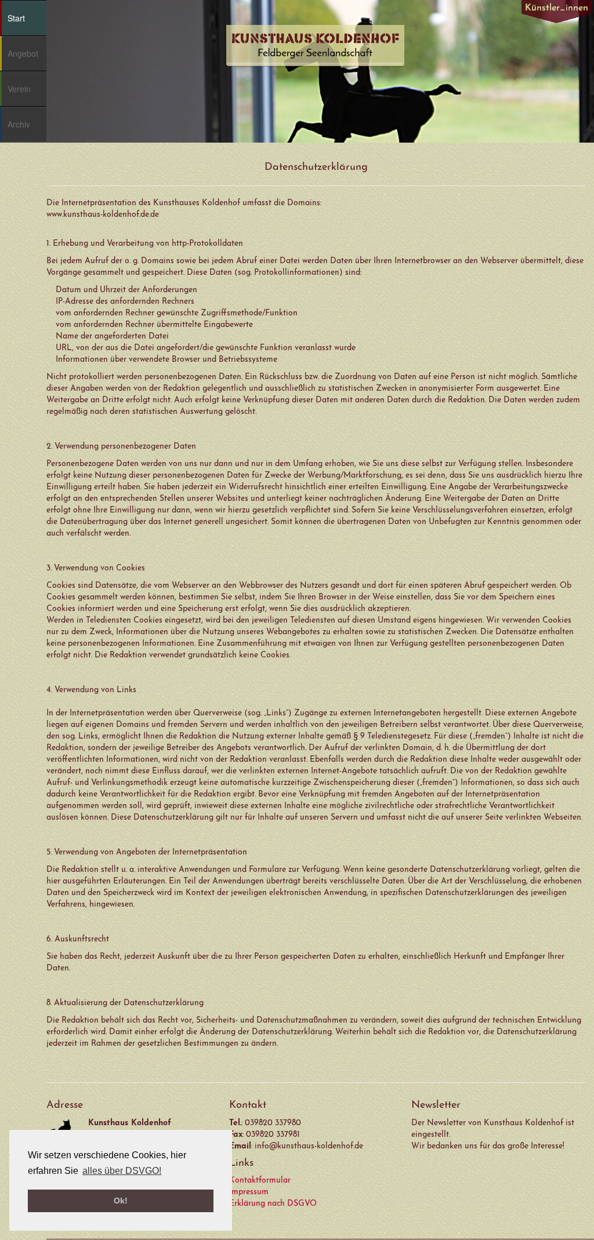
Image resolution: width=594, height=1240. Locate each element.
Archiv (19, 124)
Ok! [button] (121, 1200)
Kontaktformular (260, 1180)
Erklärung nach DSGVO (273, 1203)
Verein (19, 88)
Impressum (249, 1192)
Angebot (23, 53)
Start (16, 18)
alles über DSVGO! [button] (121, 1171)
